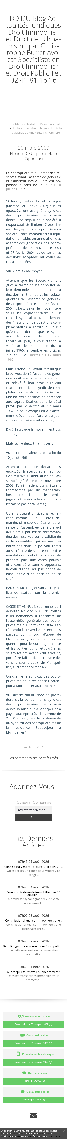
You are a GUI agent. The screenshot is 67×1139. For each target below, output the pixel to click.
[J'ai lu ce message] (63, 1130)
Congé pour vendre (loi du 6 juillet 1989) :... (33, 867)
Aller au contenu (15, 3)
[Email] (33, 1114)
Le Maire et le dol (23, 124)
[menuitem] (24, 124)
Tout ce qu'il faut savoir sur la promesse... (33, 972)
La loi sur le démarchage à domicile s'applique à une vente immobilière (37, 130)
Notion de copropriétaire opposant (34, 156)
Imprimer (35, 747)
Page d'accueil (50, 124)
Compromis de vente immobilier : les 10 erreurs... (33, 893)
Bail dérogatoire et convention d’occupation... (33, 946)
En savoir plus (40, 1136)
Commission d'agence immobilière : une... (33, 920)
